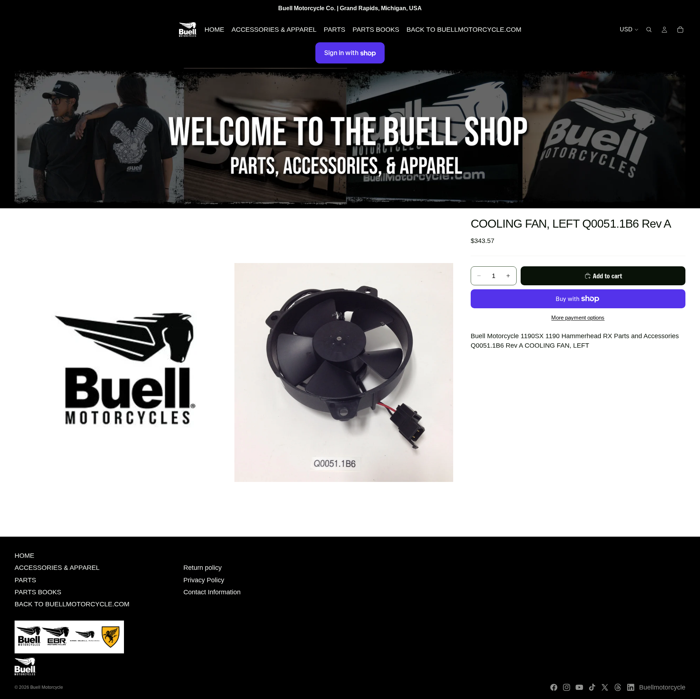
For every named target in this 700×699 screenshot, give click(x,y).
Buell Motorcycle (46, 687)
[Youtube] (579, 687)
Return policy (202, 567)
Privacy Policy (203, 580)
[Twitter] (604, 687)
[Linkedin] (630, 687)
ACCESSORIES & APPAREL (57, 567)
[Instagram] (566, 687)
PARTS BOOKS (38, 592)
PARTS (25, 580)
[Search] (649, 30)
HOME (24, 555)
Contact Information (212, 592)
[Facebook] (553, 687)
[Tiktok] (592, 687)
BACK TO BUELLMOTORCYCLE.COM (72, 604)
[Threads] (618, 687)
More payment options (577, 317)
